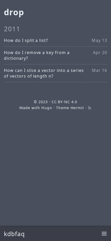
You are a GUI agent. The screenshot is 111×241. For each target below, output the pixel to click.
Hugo (46, 107)
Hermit (77, 107)
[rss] (89, 107)
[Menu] (104, 233)
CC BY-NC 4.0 (64, 101)
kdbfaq (14, 234)
